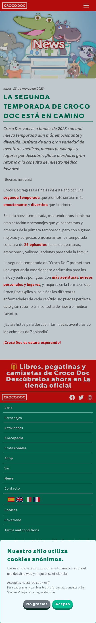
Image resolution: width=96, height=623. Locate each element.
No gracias (37, 604)
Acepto (62, 604)
